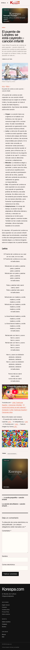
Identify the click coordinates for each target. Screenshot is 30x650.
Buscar (4, 634)
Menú (3, 2)
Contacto (4, 624)
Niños (3, 27)
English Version (6, 605)
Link (9, 422)
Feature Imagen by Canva (8, 81)
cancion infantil (11, 453)
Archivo (4, 626)
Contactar (4, 607)
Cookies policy (6, 609)
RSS (3, 637)
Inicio (3, 86)
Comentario (6, 531)
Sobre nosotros (6, 614)
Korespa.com (13, 589)
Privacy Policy (5, 611)
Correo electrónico (8, 564)
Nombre (5, 556)
